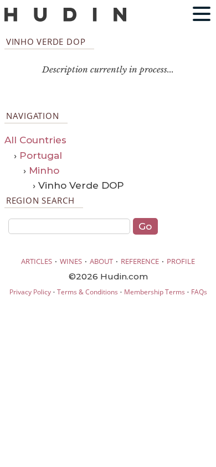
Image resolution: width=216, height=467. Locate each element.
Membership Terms (154, 292)
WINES (71, 261)
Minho (44, 170)
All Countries (35, 140)
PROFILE (181, 261)
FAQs (199, 292)
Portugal (40, 155)
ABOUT (101, 261)
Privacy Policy (30, 292)
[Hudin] (65, 19)
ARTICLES (36, 261)
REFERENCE (140, 261)
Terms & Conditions (87, 292)
